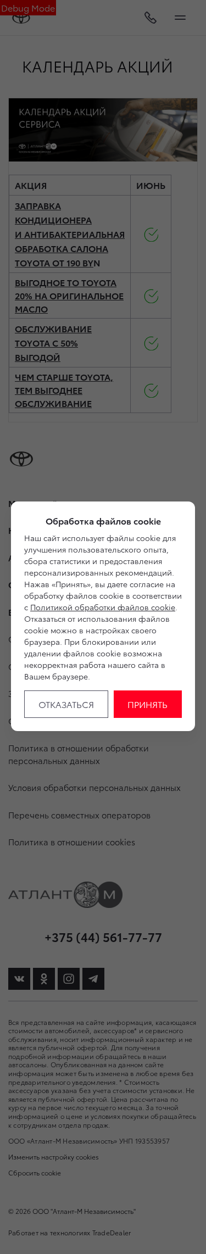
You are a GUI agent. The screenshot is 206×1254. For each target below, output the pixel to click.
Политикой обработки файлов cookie (102, 606)
